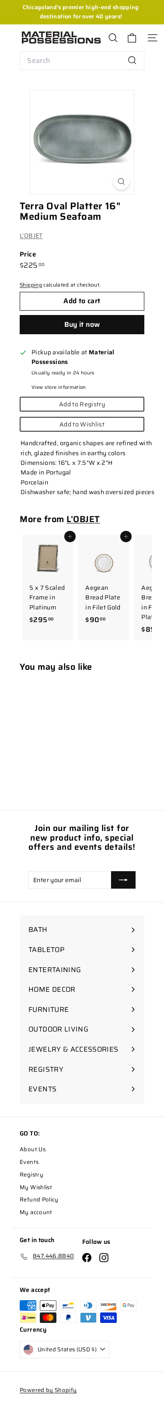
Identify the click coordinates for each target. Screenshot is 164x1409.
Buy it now (82, 324)
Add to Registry (82, 404)
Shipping (31, 284)
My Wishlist (36, 1187)
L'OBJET (31, 235)
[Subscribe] (123, 880)
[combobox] (82, 60)
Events (29, 1162)
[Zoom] (121, 181)
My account (36, 1212)
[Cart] (132, 37)
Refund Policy (39, 1199)
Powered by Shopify (48, 1390)
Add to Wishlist (82, 424)
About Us (32, 1149)
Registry (31, 1174)
